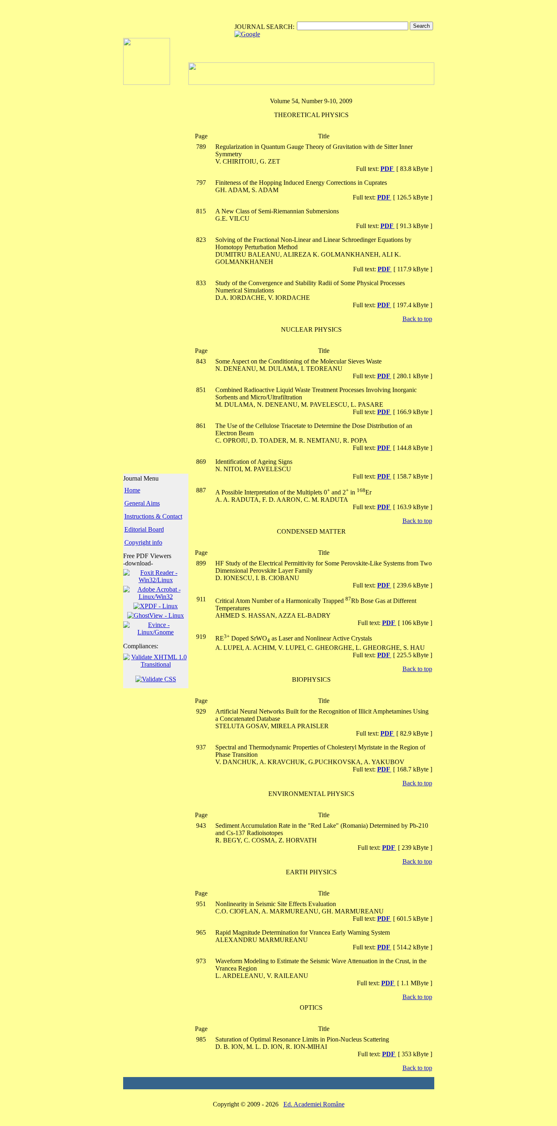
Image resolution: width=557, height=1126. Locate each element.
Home (132, 490)
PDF (387, 168)
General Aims (142, 503)
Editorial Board (144, 529)
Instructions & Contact (153, 516)
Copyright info (143, 542)
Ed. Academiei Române (314, 1104)
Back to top (417, 318)
